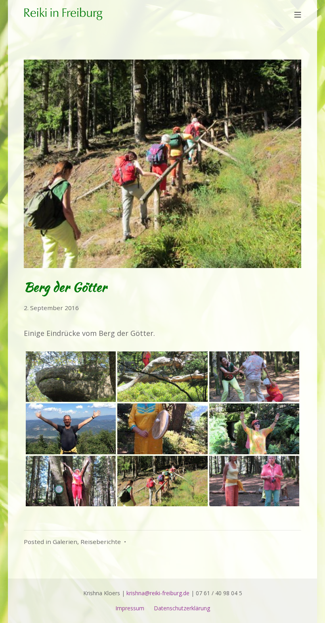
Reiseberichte (100, 542)
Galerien (65, 542)
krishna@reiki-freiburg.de (157, 593)
